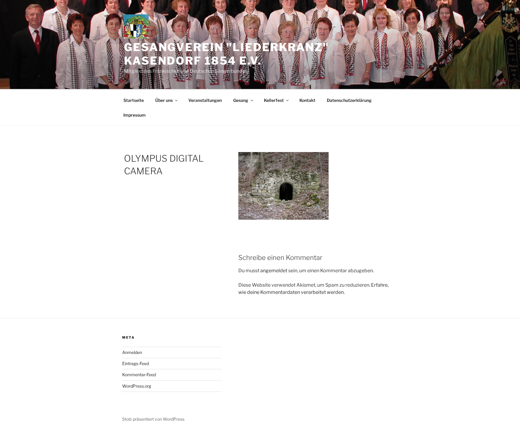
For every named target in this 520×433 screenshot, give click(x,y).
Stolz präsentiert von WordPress (153, 419)
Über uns (164, 100)
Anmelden (132, 352)
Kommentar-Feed (139, 374)
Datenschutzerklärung (349, 100)
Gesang (240, 100)
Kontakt (307, 100)
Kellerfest (274, 100)
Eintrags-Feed (135, 363)
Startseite (133, 100)
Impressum (134, 114)
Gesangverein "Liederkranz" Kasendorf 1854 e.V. (226, 54)
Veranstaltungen (205, 100)
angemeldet (273, 270)
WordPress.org (136, 386)
